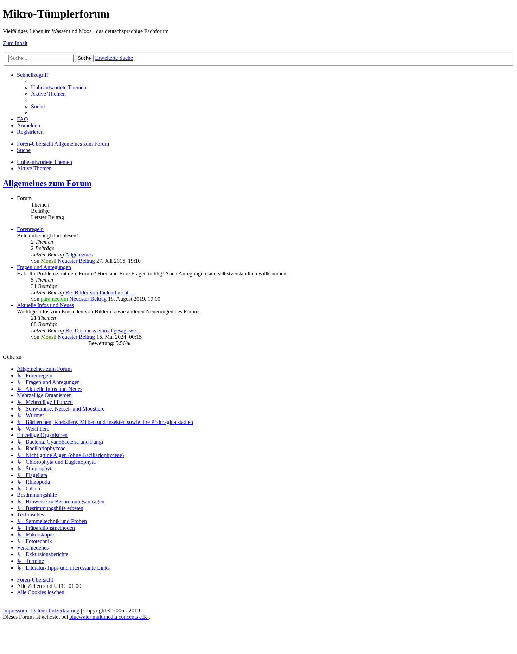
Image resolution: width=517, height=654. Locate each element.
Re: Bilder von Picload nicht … (100, 293)
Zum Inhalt (15, 43)
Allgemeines (79, 255)
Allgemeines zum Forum (47, 183)
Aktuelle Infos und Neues (45, 305)
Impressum (15, 611)
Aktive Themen (34, 168)
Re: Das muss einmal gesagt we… (103, 331)
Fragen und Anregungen (44, 267)
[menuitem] (58, 87)
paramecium (54, 299)
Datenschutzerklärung (55, 611)
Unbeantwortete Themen (44, 162)
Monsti (48, 261)
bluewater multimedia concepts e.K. (109, 617)
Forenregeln (30, 229)
